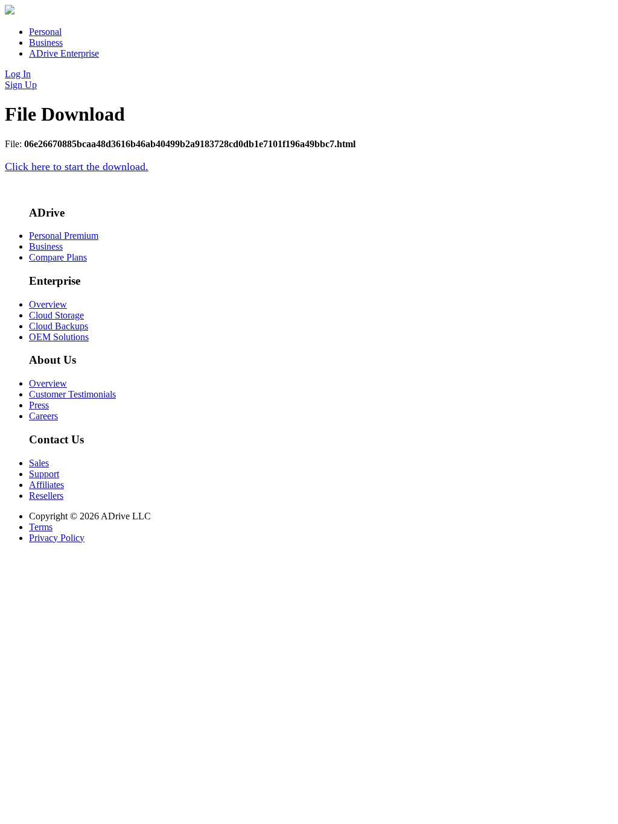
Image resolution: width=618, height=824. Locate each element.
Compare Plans (58, 257)
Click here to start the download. (76, 166)
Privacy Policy (56, 538)
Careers (43, 416)
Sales (39, 463)
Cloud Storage (56, 315)
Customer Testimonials (72, 394)
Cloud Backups (58, 326)
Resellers (46, 495)
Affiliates (46, 485)
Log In (18, 74)
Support (44, 474)
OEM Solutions (59, 337)
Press (39, 405)
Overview (48, 304)
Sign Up (21, 85)
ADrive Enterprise (64, 53)
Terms (41, 527)
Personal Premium (63, 235)
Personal (45, 32)
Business (46, 42)
